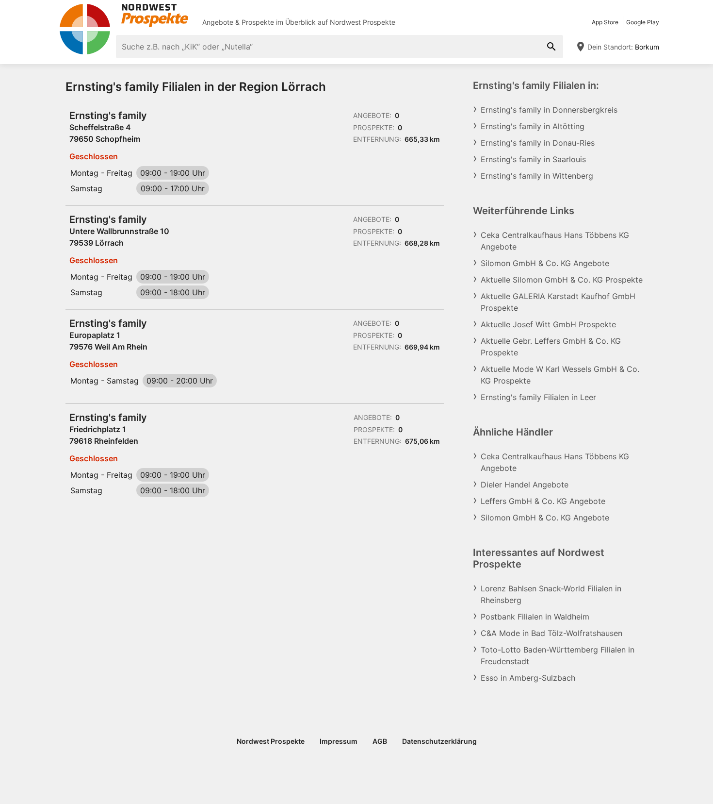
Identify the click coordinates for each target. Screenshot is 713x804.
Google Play (642, 22)
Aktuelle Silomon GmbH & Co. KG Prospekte (562, 280)
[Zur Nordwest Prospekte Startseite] (124, 15)
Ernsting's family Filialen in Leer (538, 397)
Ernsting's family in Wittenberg (537, 176)
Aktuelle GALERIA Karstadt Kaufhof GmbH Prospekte (558, 302)
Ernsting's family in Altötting (532, 126)
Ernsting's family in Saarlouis (533, 159)
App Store (605, 22)
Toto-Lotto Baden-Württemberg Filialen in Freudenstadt (557, 655)
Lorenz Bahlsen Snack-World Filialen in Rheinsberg (551, 594)
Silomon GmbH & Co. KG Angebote (545, 263)
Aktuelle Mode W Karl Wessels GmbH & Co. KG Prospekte (560, 374)
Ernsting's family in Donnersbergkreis (549, 110)
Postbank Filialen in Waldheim (535, 616)
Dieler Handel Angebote (524, 484)
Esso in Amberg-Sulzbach (528, 678)
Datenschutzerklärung (439, 741)
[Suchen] (551, 46)
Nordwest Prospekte (362, 22)
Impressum (338, 741)
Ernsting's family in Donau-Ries (538, 143)
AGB (380, 741)
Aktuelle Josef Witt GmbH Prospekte (548, 324)
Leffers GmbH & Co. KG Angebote (543, 501)
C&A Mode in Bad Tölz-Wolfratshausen (551, 633)
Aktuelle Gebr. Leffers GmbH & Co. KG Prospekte (551, 346)
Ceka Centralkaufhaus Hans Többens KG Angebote (555, 240)
